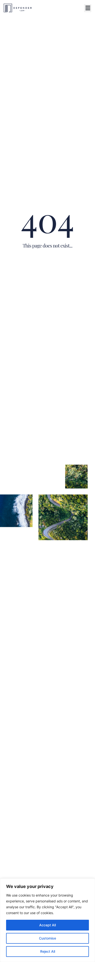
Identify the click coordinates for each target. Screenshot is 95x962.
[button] (87, 8)
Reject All (47, 951)
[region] (47, 920)
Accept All (47, 925)
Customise (47, 938)
